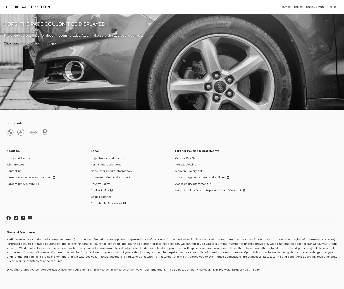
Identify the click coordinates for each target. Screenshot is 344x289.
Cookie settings (101, 196)
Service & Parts (315, 6)
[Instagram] (16, 218)
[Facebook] (8, 218)
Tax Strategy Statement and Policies (200, 177)
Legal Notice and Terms (107, 158)
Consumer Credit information (111, 171)
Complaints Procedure (106, 203)
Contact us (14, 171)
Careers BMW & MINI (20, 184)
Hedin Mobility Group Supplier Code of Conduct (208, 190)
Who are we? (15, 164)
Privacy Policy (100, 184)
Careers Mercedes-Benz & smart (28, 177)
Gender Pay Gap (186, 158)
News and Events (18, 158)
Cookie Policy (100, 190)
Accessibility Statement (191, 184)
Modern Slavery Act (188, 171)
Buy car (286, 6)
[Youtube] (30, 218)
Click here (11, 43)
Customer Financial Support (110, 177)
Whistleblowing (185, 164)
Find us (331, 6)
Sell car (298, 6)
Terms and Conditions (106, 164)
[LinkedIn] (23, 218)
